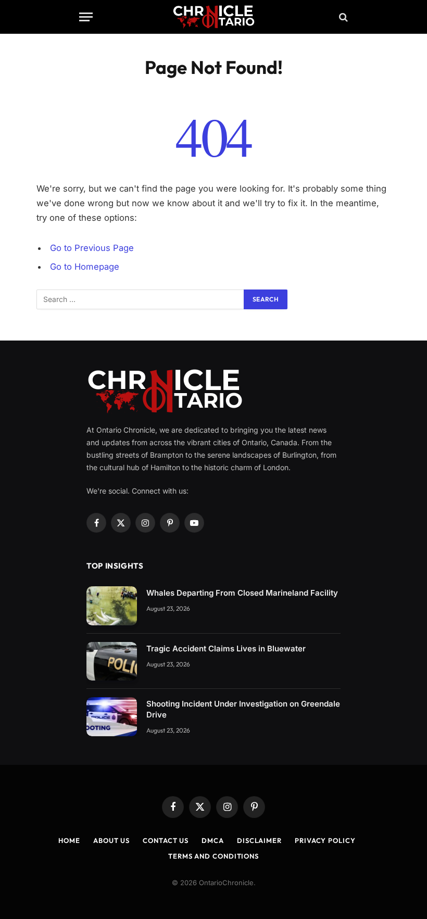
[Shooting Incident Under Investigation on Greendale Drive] (111, 716)
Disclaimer (259, 840)
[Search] (342, 17)
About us (111, 840)
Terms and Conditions (213, 856)
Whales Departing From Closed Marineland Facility (242, 593)
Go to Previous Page (92, 248)
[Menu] (86, 17)
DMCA (213, 840)
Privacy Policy (325, 840)
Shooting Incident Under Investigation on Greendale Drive (243, 709)
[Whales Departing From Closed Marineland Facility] (111, 605)
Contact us (166, 840)
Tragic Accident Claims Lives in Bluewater (226, 648)
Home (69, 840)
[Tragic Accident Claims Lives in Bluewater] (111, 661)
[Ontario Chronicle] (213, 17)
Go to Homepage (84, 266)
